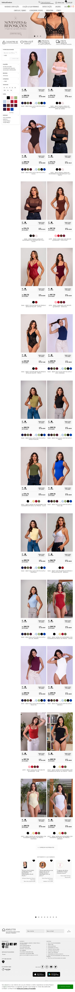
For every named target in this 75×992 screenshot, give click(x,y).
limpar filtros (15, 58)
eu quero (69, 931)
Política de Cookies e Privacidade (26, 988)
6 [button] (50, 917)
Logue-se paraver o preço (41, 90)
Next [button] (71, 887)
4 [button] (45, 917)
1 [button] (35, 36)
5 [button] (47, 917)
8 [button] (56, 917)
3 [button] (40, 36)
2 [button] (37, 36)
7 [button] (53, 917)
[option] (37, 25)
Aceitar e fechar (65, 986)
